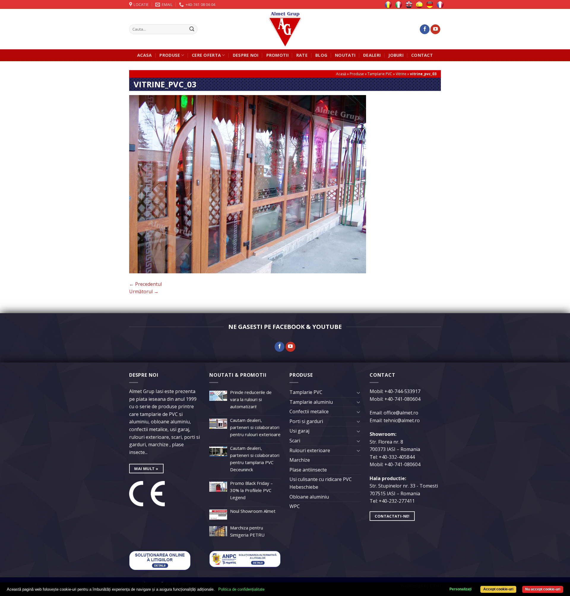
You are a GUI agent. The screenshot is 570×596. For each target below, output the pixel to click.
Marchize (299, 460)
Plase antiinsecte (308, 469)
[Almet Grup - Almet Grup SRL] (285, 29)
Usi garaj (299, 431)
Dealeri (372, 55)
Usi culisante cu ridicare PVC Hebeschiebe (320, 483)
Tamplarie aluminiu (311, 402)
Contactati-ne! (392, 516)
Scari (294, 440)
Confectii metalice (309, 411)
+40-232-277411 (397, 501)
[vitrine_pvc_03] (247, 183)
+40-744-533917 (402, 391)
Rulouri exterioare (309, 450)
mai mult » (146, 468)
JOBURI (395, 55)
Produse (169, 55)
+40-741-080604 (402, 399)
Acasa (144, 55)
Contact (422, 55)
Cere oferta (206, 55)
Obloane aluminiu (309, 496)
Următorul (144, 291)
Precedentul (145, 284)
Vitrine (401, 73)
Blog (321, 55)
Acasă (341, 73)
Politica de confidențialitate (241, 589)
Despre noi (246, 55)
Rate (302, 55)
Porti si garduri (306, 421)
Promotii (277, 55)
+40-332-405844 (397, 457)
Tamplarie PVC (380, 73)
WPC (294, 506)
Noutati (345, 55)
